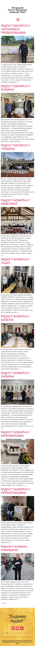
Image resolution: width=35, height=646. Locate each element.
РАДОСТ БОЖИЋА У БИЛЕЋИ (15, 318)
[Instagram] (22, 628)
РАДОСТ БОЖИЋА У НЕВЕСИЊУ (15, 201)
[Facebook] (13, 628)
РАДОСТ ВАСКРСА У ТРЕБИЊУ (15, 147)
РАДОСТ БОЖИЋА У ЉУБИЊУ (15, 374)
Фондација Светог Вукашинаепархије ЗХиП (17, 9)
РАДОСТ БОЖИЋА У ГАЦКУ (15, 261)
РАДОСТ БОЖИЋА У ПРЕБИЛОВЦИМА (15, 491)
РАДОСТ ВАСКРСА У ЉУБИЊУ (15, 87)
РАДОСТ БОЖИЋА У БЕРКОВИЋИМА (15, 433)
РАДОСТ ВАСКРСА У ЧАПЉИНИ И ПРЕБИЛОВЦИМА (15, 29)
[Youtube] (17, 628)
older (3, 603)
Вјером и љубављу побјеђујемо (14, 548)
